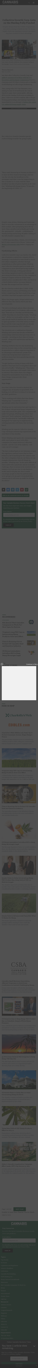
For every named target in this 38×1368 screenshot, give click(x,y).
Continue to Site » (32, 664)
